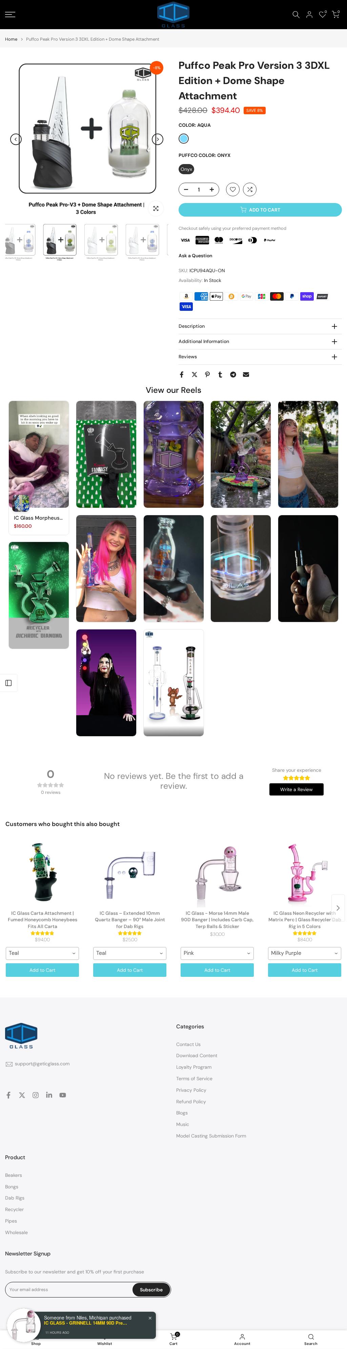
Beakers (13, 1175)
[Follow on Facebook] (8, 1095)
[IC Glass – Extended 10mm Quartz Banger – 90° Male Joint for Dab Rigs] (129, 873)
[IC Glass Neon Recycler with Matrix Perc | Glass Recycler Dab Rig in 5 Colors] (304, 873)
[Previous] (16, 139)
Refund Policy (191, 1102)
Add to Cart (42, 970)
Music (182, 1124)
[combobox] (42, 953)
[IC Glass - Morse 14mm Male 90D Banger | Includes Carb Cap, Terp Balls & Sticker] (217, 873)
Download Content (196, 1055)
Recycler (14, 1209)
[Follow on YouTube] (62, 1095)
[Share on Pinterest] (207, 374)
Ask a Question (195, 256)
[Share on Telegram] (233, 374)
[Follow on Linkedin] (49, 1095)
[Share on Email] (246, 374)
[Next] (157, 139)
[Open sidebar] (8, 682)
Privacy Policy (191, 1090)
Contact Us (188, 1044)
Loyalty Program (193, 1067)
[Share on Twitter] (194, 374)
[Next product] (338, 908)
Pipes (11, 1221)
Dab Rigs (14, 1198)
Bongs (11, 1187)
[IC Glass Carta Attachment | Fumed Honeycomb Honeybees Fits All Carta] (42, 873)
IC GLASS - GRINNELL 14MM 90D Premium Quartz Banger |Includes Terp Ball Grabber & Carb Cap (86, 1323)
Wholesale (16, 1232)
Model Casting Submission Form (211, 1136)
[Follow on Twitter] (22, 1095)
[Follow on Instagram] (35, 1095)
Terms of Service (194, 1078)
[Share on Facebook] (182, 374)
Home (11, 39)
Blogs (182, 1113)
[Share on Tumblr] (220, 374)
